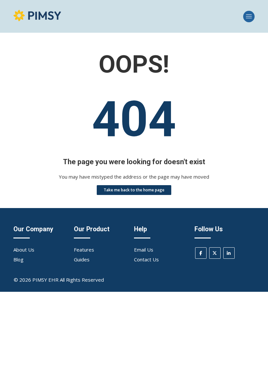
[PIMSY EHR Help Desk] (37, 19)
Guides (82, 259)
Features (84, 249)
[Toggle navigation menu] (249, 16)
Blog (18, 259)
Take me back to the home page (134, 190)
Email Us (143, 249)
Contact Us (146, 259)
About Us (23, 249)
